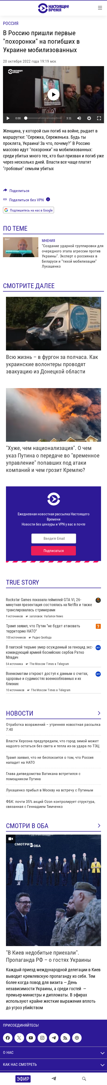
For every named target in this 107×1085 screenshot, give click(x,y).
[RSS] (65, 1038)
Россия (10, 23)
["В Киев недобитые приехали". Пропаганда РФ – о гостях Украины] (53, 890)
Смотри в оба (27, 826)
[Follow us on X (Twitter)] (19, 1038)
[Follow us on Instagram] (42, 1038)
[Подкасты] (77, 1038)
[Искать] (84, 1079)
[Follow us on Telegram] (53, 1038)
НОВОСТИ (19, 713)
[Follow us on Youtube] (31, 1038)
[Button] (16, 192)
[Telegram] (53, 1079)
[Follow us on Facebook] (7, 1038)
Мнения (48, 240)
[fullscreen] (99, 118)
